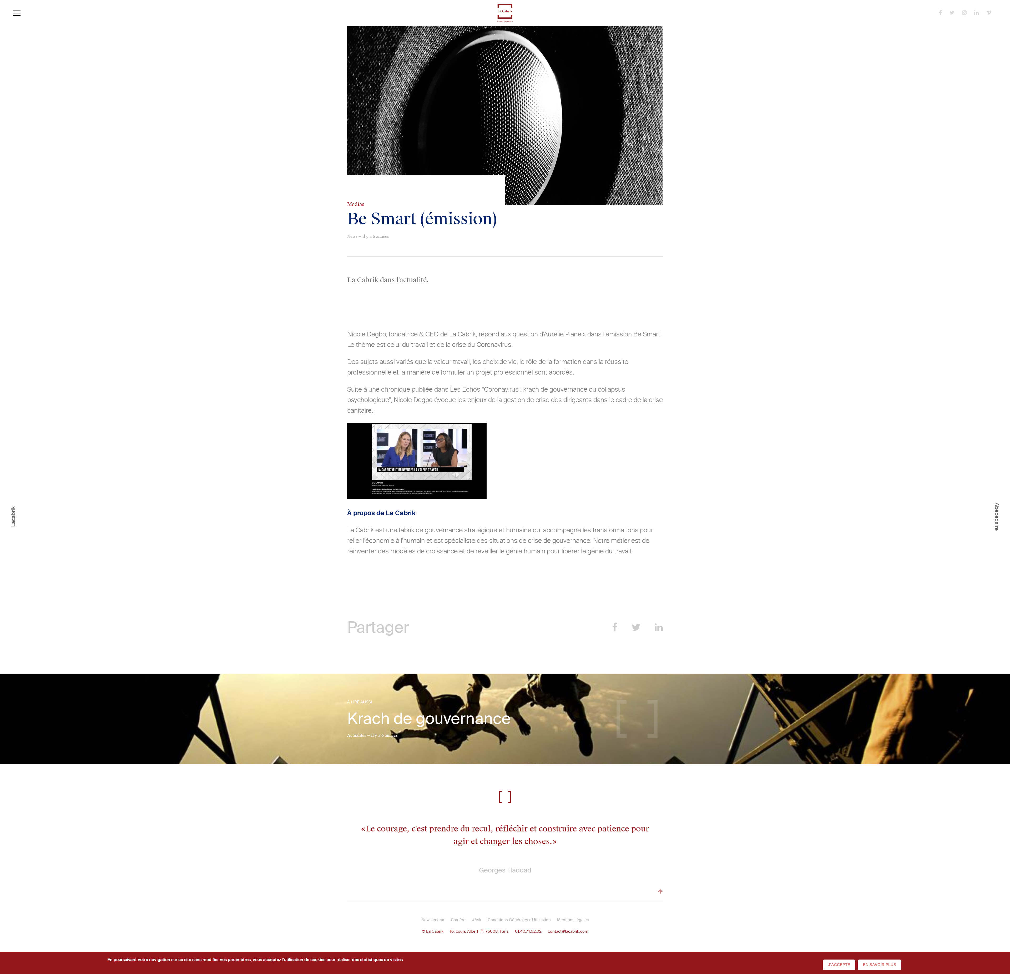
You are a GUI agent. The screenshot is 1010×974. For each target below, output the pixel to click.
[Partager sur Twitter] (636, 627)
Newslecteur (433, 919)
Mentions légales (573, 919)
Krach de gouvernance (429, 718)
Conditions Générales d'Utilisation (519, 919)
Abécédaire (997, 516)
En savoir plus (879, 964)
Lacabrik (13, 516)
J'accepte (839, 964)
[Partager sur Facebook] (615, 627)
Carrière (458, 919)
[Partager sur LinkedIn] (659, 627)
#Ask (476, 919)
